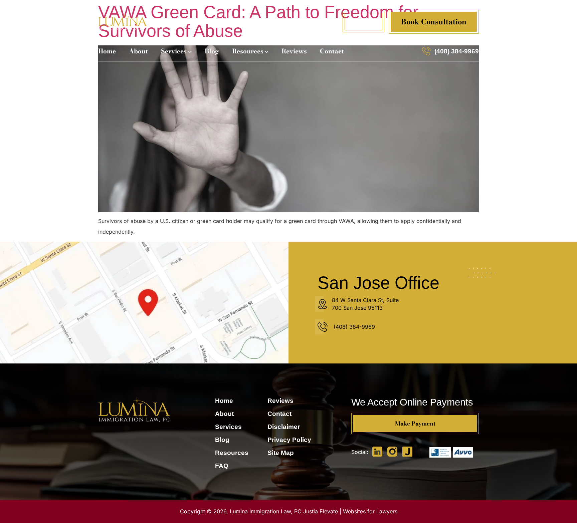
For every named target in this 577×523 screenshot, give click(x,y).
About (138, 51)
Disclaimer (283, 426)
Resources (247, 51)
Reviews (294, 51)
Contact (332, 51)
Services (174, 51)
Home (107, 51)
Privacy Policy (289, 439)
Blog (212, 51)
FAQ (221, 465)
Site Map (280, 452)
